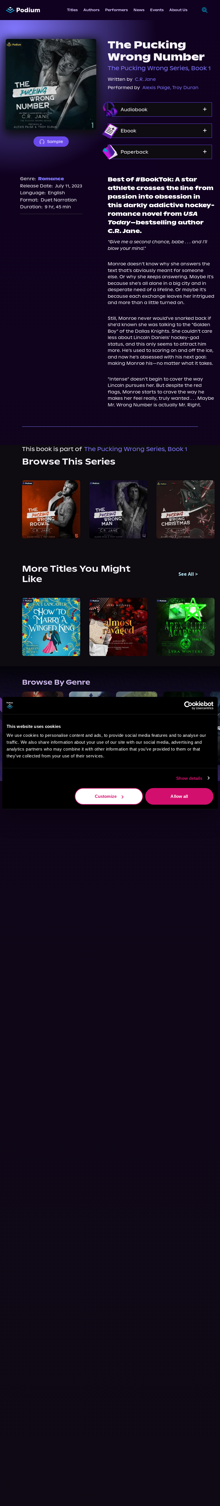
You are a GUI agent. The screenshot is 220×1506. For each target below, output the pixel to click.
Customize (106, 796)
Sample (55, 141)
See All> (188, 574)
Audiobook (134, 109)
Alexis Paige (156, 87)
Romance (51, 178)
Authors (91, 10)
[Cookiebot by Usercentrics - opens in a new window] (188, 705)
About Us (178, 10)
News (138, 10)
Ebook (128, 131)
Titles (72, 10)
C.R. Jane (145, 79)
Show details (189, 777)
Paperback (134, 152)
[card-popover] (51, 509)
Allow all (179, 796)
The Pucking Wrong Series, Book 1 (159, 68)
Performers (116, 10)
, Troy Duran (184, 87)
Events (157, 10)
